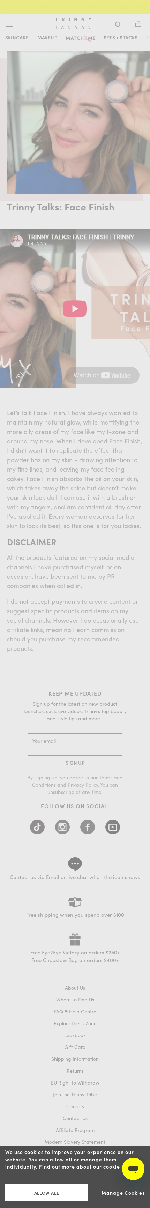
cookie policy (120, 1166)
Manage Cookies (123, 1193)
